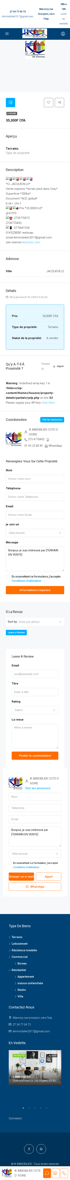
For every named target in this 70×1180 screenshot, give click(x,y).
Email (9, 506)
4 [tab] (43, 1110)
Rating (16, 701)
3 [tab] (37, 1110)
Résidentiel (19, 970)
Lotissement (19, 943)
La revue (18, 719)
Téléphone (13, 488)
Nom (9, 470)
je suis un (12, 524)
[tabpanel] (35, 1067)
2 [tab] (31, 1110)
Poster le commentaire (35, 755)
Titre (15, 683)
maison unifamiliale (30, 983)
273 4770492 (36, 439)
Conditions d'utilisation (26, 580)
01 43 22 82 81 (33, 445)
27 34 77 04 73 (18, 11)
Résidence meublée (24, 950)
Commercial (20, 956)
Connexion (15, 1118)
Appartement (26, 976)
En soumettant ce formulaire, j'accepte (36, 578)
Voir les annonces (52, 419)
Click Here (48, 402)
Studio (22, 989)
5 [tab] (49, 1110)
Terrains (17, 937)
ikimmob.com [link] (31, 242)
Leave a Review (16, 632)
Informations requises (35, 590)
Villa (20, 996)
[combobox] (35, 533)
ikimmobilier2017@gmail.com (17, 16)
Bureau (22, 963)
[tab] (10, 102)
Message (12, 542)
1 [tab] (25, 1110)
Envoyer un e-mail (21, 876)
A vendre (11, 113)
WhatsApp (55, 445)
